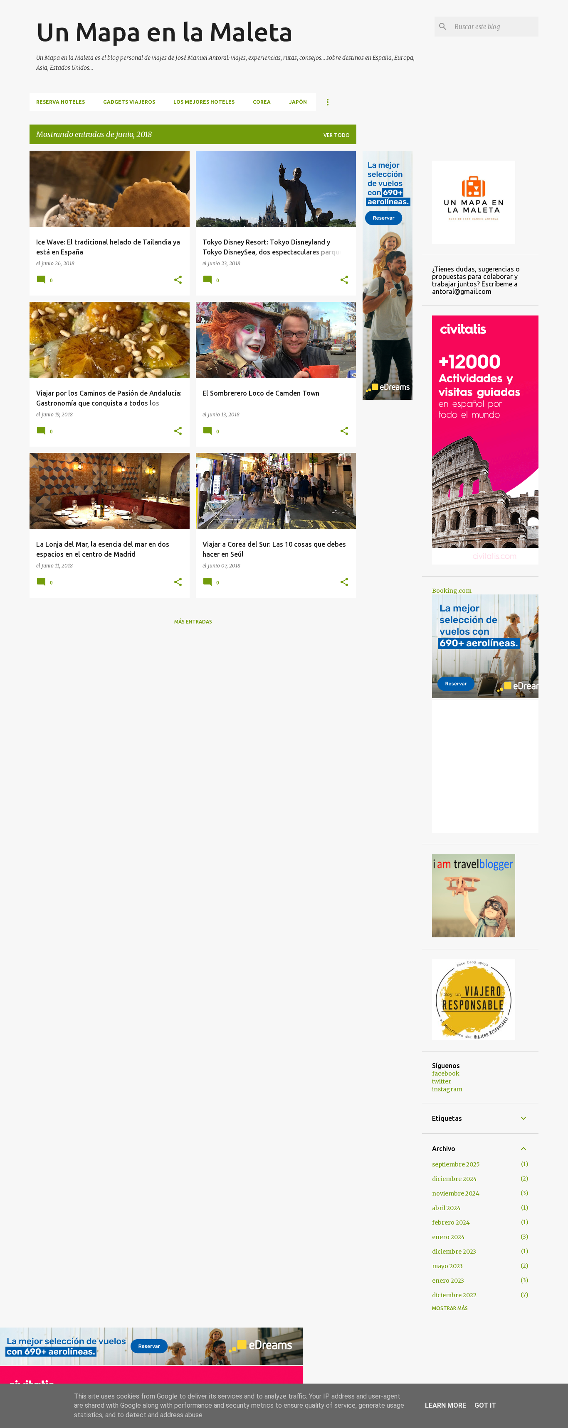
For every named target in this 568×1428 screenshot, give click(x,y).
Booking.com (452, 590)
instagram (447, 1089)
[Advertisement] (389, 525)
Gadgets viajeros (129, 102)
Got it (485, 1405)
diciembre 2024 (454, 1179)
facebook (445, 1073)
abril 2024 (446, 1208)
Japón (298, 102)
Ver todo (337, 135)
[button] (178, 280)
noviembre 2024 (455, 1193)
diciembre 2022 (454, 1295)
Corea (262, 102)
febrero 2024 (451, 1222)
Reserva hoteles (60, 102)
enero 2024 (448, 1237)
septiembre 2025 (456, 1164)
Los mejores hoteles (204, 102)
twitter (441, 1081)
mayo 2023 (447, 1266)
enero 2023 (448, 1280)
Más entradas (193, 621)
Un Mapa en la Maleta (164, 31)
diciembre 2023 (454, 1251)
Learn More (445, 1405)
